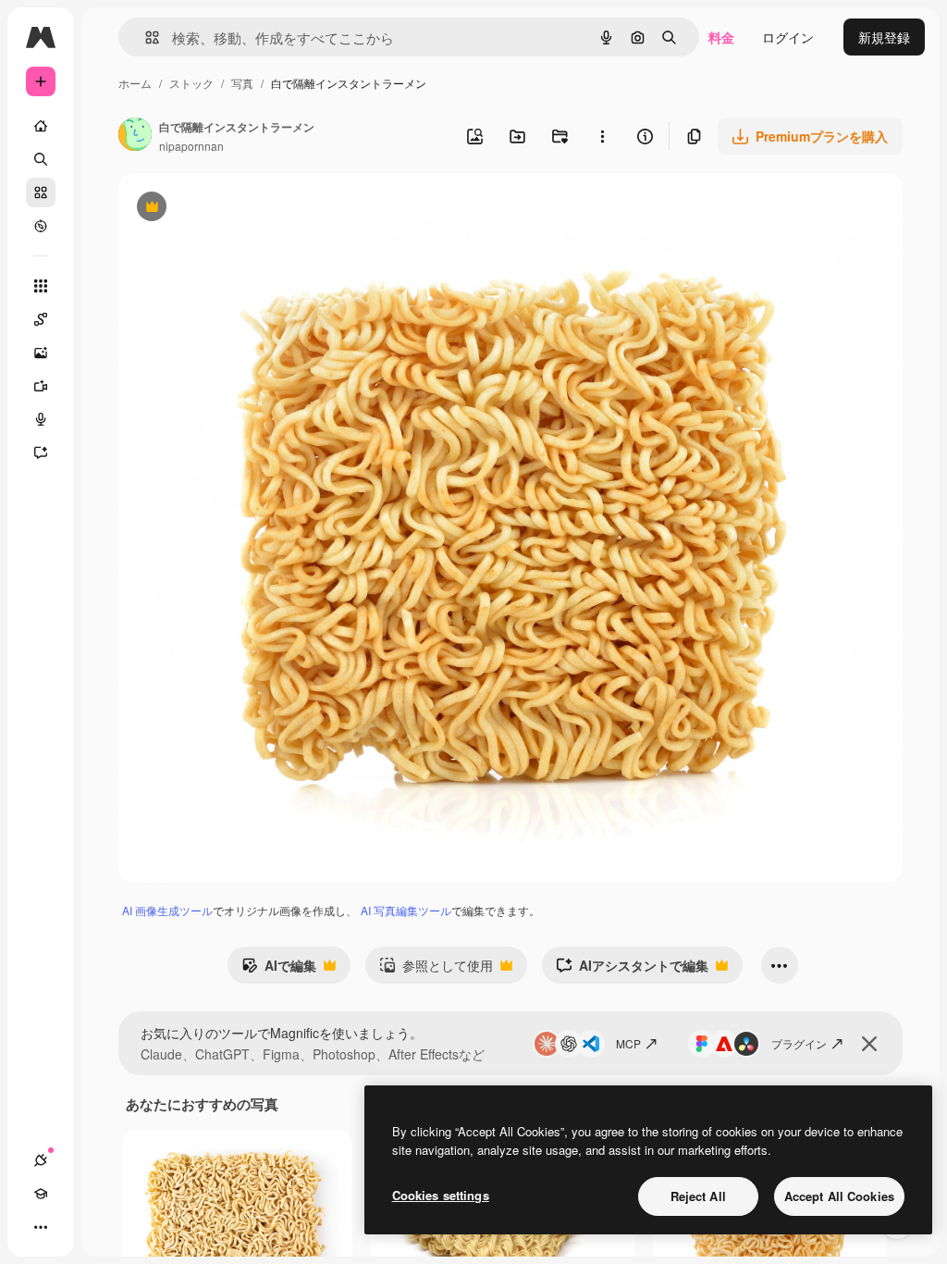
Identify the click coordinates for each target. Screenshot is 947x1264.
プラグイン (799, 1043)
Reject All (698, 1196)
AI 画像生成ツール (167, 910)
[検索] (40, 159)
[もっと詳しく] (40, 226)
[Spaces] (40, 319)
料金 (721, 37)
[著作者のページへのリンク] (135, 136)
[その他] (40, 1227)
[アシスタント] (40, 452)
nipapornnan (191, 146)
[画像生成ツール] (40, 352)
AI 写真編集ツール (406, 910)
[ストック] (40, 192)
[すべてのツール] (40, 286)
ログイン (788, 37)
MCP (628, 1043)
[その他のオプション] (602, 136)
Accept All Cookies (839, 1196)
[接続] (40, 1160)
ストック (191, 83)
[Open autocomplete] (144, 37)
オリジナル (245, 208)
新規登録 (884, 37)
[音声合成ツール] (40, 419)
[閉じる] (869, 1044)
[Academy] (40, 1193)
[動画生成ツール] (40, 386)
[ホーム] (40, 126)
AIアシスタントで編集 (632, 970)
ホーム (135, 83)
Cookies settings (440, 1195)
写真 (242, 83)
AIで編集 (278, 970)
